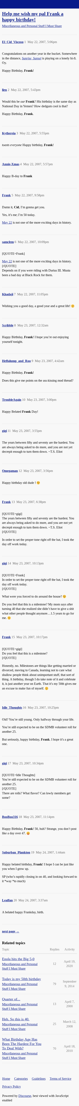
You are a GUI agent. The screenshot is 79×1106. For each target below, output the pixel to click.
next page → (10, 931)
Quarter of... (11, 999)
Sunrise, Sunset (31, 58)
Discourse (24, 1096)
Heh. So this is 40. (15, 1019)
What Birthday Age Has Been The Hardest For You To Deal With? (21, 1043)
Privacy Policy (11, 1086)
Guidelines (39, 1078)
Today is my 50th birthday (21, 979)
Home (6, 1078)
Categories (21, 1078)
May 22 (7, 222)
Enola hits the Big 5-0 (18, 959)
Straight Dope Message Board (21, 4)
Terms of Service (60, 1078)
